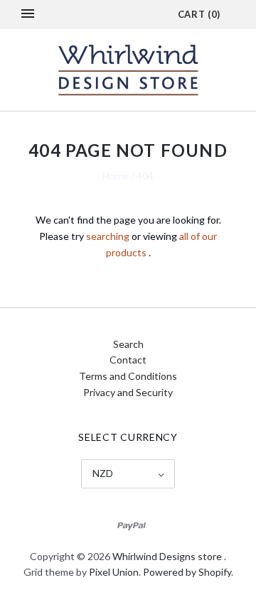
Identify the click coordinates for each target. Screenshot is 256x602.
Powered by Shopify (187, 572)
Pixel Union (114, 572)
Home (115, 176)
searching (107, 236)
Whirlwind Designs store (167, 556)
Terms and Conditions (128, 376)
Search (128, 344)
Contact (128, 360)
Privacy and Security (128, 392)
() (199, 14)
